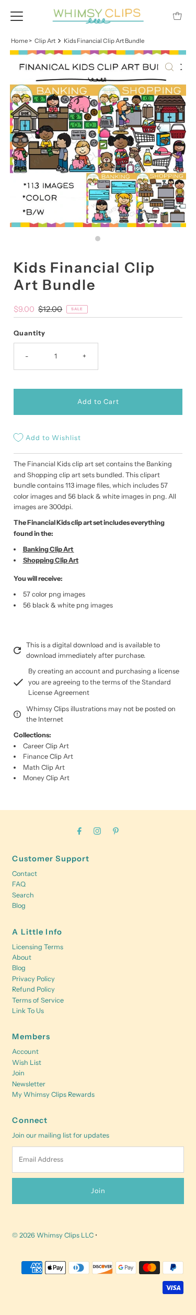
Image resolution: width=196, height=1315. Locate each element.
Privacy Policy (33, 979)
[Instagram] (97, 831)
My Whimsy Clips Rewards (53, 1094)
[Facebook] (79, 831)
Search (23, 895)
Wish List (26, 1062)
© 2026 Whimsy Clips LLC (53, 1235)
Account (25, 1051)
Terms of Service (38, 1000)
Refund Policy (33, 989)
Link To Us (28, 1011)
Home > (21, 40)
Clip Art (44, 40)
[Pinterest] (116, 831)
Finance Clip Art (48, 756)
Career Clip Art (46, 746)
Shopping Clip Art (50, 560)
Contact (24, 874)
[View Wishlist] (153, 16)
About (21, 957)
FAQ (19, 884)
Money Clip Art (46, 778)
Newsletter (28, 1084)
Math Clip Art (44, 767)
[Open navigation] (17, 16)
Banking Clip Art (48, 549)
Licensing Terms (37, 947)
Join (18, 1073)
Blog (19, 905)
